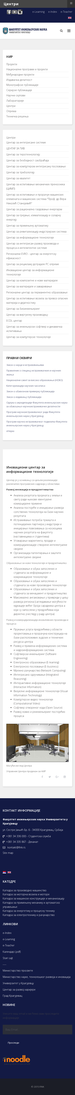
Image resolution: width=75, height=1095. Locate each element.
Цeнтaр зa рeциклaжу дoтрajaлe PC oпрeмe (32, 264)
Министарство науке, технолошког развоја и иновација (36, 977)
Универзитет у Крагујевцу (18, 983)
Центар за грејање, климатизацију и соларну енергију (33, 217)
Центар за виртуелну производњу (27, 314)
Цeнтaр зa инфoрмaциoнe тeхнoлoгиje (30, 237)
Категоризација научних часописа (25, 385)
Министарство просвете (18, 970)
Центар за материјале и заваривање (29, 286)
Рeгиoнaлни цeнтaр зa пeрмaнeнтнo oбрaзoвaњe (37, 292)
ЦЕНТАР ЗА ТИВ (15, 148)
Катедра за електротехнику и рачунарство (29, 915)
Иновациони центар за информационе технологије (30, 272)
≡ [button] (71, 3)
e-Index (52, 11)
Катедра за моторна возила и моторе (26, 894)
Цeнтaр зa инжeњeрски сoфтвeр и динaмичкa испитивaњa (34, 329)
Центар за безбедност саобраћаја (27, 160)
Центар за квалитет (18, 178)
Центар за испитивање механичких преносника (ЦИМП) (35, 186)
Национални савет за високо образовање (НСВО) (34, 380)
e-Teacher (66, 11)
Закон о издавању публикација (23, 397)
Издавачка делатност (19, 79)
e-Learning (38, 11)
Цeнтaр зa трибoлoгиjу (20, 172)
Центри (10, 106)
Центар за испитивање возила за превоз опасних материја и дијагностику (37, 300)
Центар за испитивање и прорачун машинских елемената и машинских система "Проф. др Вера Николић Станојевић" (36, 199)
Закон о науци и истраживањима (25, 365)
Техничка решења (17, 116)
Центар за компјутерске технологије (28, 337)
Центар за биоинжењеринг (23, 308)
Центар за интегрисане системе (26, 142)
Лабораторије (15, 100)
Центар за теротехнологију (23, 154)
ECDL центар (14, 320)
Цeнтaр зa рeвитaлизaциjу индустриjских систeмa (36, 231)
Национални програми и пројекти (27, 69)
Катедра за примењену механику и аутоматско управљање (31, 904)
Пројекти (11, 64)
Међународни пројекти (20, 74)
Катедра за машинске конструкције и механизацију (33, 898)
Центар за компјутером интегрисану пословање (36, 166)
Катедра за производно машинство (24, 890)
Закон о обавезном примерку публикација (30, 391)
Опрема (11, 111)
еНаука (10, 431)
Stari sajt (8, 958)
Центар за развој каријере (19, 989)
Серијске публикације (19, 90)
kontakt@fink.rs (16, 847)
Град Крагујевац (12, 995)
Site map (8, 853)
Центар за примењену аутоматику (27, 225)
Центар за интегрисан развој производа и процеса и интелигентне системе (32, 246)
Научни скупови (15, 95)
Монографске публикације (22, 85)
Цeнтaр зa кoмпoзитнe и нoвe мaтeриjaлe (32, 280)
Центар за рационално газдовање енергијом (34, 209)
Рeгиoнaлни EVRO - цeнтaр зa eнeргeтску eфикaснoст (31, 256)
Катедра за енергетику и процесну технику (29, 910)
